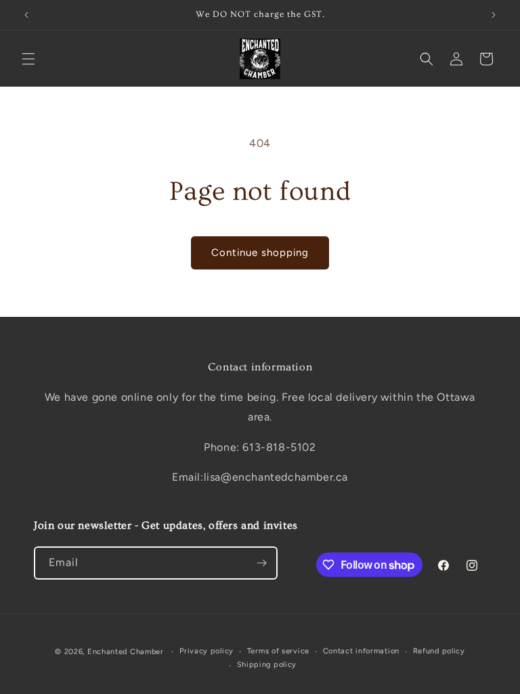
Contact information (361, 651)
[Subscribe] (261, 563)
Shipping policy (267, 664)
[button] (28, 59)
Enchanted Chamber (125, 651)
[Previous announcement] (26, 15)
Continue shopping (260, 252)
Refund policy (439, 651)
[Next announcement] (493, 15)
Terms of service (278, 651)
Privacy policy (206, 651)
